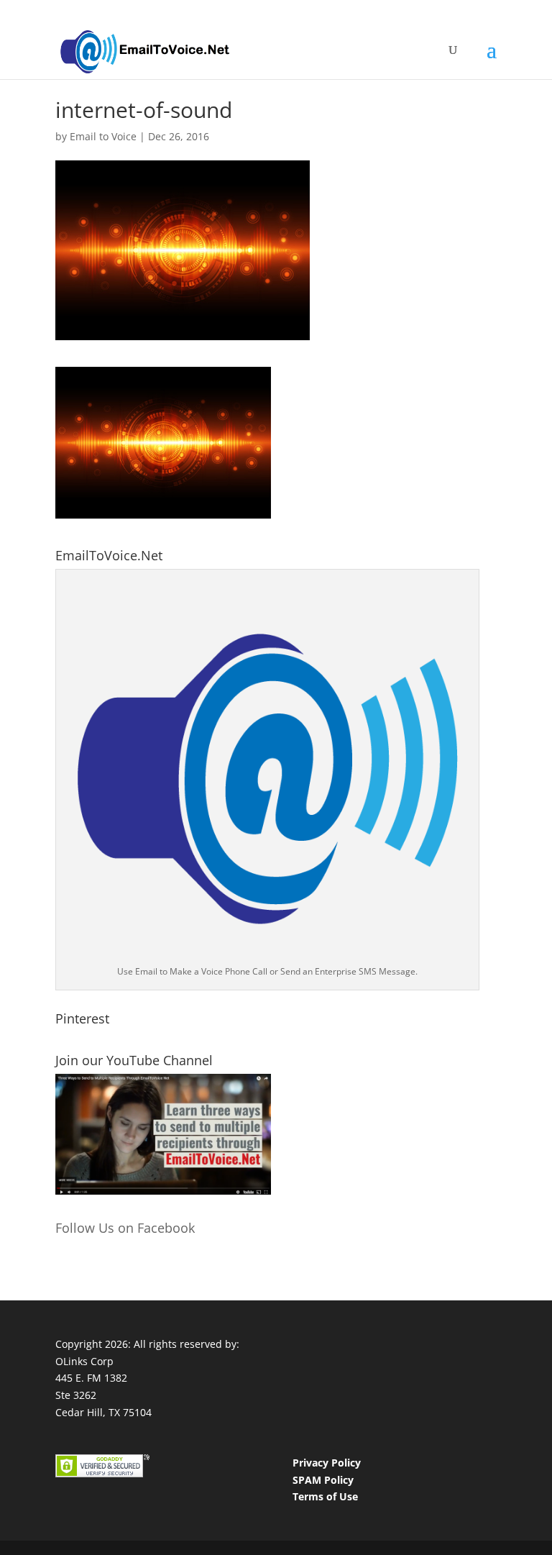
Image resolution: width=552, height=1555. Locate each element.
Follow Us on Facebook (125, 1227)
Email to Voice (103, 136)
